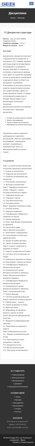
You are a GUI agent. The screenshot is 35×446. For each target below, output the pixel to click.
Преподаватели (18, 403)
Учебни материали (18, 375)
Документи (18, 383)
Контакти (18, 411)
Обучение (21, 18)
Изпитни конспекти (18, 378)
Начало (13, 18)
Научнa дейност (18, 406)
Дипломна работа (18, 381)
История (18, 409)
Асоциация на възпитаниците (18, 386)
